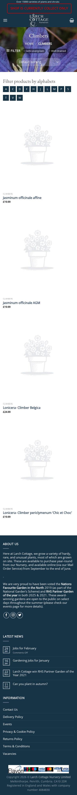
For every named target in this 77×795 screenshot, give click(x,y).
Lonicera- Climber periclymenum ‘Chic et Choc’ (37, 513)
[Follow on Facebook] (6, 615)
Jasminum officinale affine (22, 198)
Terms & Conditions (16, 746)
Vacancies (9, 754)
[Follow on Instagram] (13, 615)
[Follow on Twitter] (20, 615)
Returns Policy (12, 739)
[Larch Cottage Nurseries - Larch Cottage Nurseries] (39, 20)
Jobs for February (24, 648)
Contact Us (10, 709)
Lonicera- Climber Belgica (21, 408)
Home (29, 44)
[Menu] (5, 20)
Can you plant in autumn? (30, 684)
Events (7, 724)
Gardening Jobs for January (31, 660)
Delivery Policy (13, 717)
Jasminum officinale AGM (21, 303)
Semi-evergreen (35, 51)
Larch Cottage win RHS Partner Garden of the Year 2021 (43, 673)
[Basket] (71, 20)
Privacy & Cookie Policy (19, 731)
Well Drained (58, 51)
